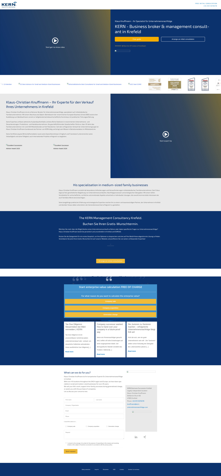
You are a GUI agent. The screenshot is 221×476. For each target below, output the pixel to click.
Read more (69, 352)
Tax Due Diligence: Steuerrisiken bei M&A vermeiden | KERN (75, 327)
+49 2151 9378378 (138, 401)
